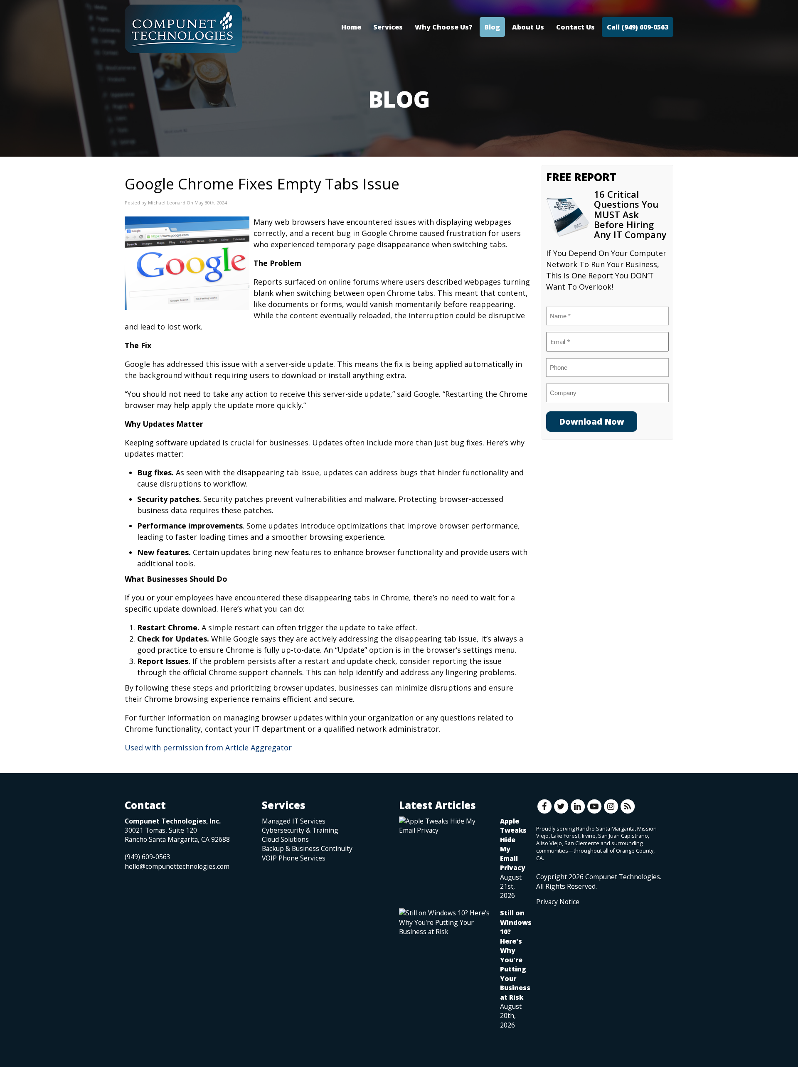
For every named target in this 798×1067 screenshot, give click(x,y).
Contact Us (575, 27)
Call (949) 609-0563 (637, 27)
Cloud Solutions (285, 839)
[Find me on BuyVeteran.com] (555, 943)
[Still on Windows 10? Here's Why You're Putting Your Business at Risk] (445, 922)
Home (351, 27)
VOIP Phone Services (293, 858)
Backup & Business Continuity (307, 848)
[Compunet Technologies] (183, 29)
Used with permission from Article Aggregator (208, 747)
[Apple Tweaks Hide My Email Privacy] (445, 825)
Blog (492, 27)
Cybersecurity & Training (300, 830)
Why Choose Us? (444, 27)
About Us (528, 27)
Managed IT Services (293, 821)
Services (388, 27)
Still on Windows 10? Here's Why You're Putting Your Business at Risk (516, 954)
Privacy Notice (557, 901)
